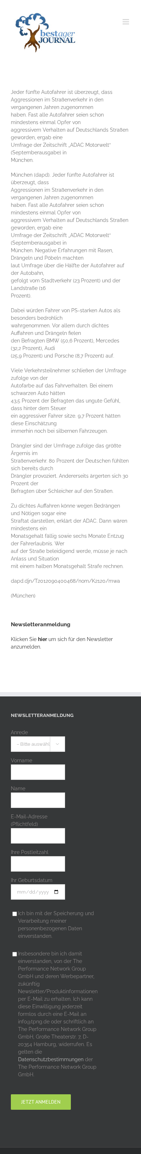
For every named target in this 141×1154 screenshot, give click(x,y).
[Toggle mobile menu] (126, 22)
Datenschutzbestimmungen (51, 1059)
